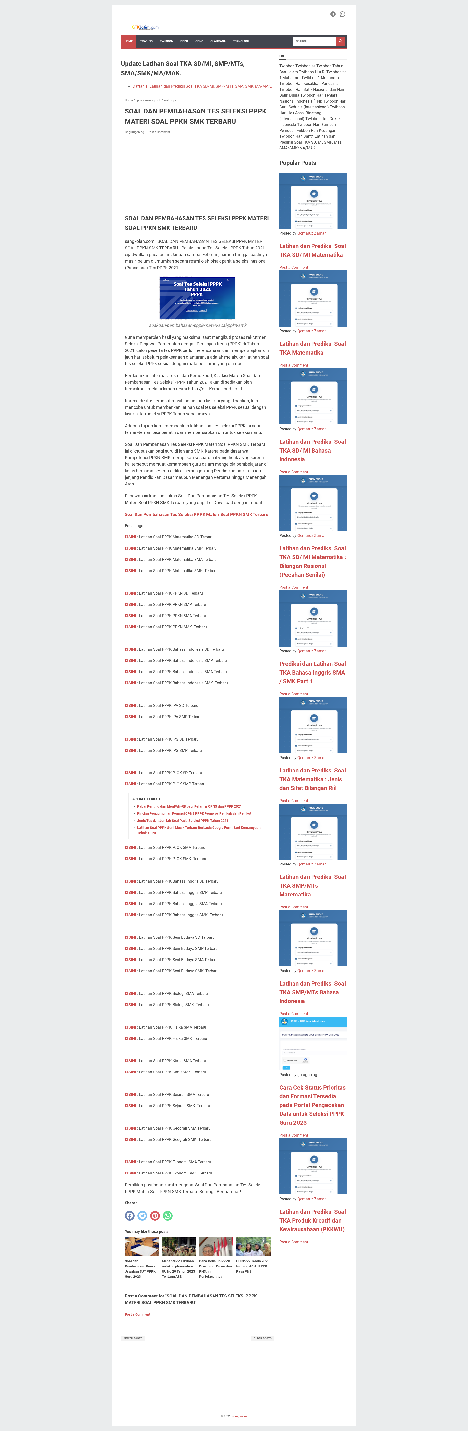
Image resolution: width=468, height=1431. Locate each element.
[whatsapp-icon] (343, 14)
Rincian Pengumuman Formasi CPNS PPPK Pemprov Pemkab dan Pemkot (194, 813)
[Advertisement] (198, 174)
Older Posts (263, 1338)
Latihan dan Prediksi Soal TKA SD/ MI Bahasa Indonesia (312, 450)
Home (129, 41)
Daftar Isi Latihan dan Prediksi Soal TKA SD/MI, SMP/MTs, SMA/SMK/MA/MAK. (202, 86)
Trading (146, 41)
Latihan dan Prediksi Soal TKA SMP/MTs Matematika (312, 886)
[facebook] (130, 1216)
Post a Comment (159, 132)
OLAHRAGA (218, 41)
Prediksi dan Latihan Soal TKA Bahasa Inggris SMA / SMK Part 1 (312, 672)
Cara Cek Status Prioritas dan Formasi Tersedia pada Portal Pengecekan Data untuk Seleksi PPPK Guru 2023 (312, 1105)
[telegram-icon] (333, 14)
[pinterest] (155, 1216)
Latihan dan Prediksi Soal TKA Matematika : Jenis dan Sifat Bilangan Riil (312, 779)
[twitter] (142, 1216)
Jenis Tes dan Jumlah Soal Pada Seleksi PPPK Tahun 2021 (182, 821)
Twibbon (166, 41)
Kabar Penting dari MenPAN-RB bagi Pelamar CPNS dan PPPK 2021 (189, 806)
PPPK (184, 41)
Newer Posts (133, 1338)
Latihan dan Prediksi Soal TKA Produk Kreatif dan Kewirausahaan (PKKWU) (312, 1220)
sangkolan (240, 1416)
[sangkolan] (145, 27)
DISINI (130, 537)
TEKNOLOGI (241, 41)
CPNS (199, 41)
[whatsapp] (168, 1216)
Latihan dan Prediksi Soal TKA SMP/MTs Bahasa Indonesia (312, 992)
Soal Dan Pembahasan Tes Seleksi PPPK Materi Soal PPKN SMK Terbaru (196, 514)
